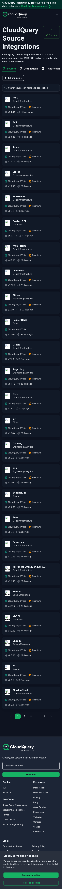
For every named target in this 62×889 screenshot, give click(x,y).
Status (36, 827)
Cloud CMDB (8, 819)
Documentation (40, 792)
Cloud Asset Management (15, 805)
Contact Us (38, 832)
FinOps (5, 815)
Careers (37, 822)
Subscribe (31, 774)
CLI (50, 29)
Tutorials (38, 817)
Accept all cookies (31, 875)
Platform (53, 35)
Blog (35, 802)
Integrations (39, 788)
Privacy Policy (38, 846)
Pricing (36, 797)
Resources (38, 812)
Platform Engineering (12, 824)
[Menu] (57, 14)
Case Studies (39, 807)
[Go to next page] (51, 716)
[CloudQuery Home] (14, 14)
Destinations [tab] (31, 68)
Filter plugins (15, 78)
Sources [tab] (11, 68)
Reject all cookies (31, 883)
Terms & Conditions (12, 846)
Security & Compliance (13, 810)
